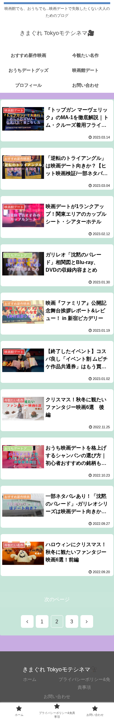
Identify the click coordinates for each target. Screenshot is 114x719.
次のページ (57, 599)
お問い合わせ (57, 696)
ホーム (29, 679)
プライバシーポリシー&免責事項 (84, 683)
